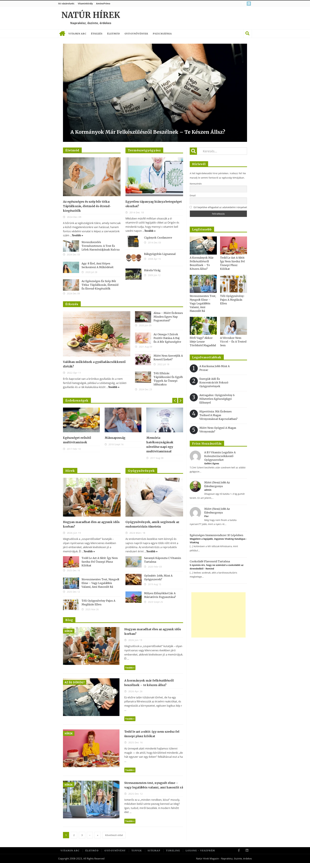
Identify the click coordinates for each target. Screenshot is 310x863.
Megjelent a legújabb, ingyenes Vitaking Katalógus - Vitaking (218, 540)
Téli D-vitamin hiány (162, 438)
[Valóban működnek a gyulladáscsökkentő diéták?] (96, 333)
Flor (206, 516)
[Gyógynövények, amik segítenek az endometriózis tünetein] (154, 497)
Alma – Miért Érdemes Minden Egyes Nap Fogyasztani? (168, 316)
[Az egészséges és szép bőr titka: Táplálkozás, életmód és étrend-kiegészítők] (92, 176)
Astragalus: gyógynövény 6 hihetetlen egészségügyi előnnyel (217, 398)
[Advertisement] (218, 615)
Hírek (70, 471)
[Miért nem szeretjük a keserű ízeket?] (143, 359)
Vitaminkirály (85, 3)
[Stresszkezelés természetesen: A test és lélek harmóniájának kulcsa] (71, 246)
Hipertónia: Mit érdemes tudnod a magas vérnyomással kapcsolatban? (218, 415)
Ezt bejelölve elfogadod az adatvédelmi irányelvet (220, 207)
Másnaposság (73, 438)
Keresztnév (196, 183)
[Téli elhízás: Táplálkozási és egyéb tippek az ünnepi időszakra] (143, 377)
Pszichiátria (162, 33)
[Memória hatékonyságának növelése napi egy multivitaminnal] (123, 420)
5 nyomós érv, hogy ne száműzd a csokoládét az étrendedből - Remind (216, 566)
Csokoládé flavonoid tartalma (210, 561)
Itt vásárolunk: (66, 3)
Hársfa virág (152, 270)
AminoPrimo (103, 3)
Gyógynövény (115, 850)
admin (207, 489)
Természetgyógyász (144, 150)
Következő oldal (114, 835)
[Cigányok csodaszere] (133, 241)
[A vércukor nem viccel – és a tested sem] (233, 326)
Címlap (62, 33)
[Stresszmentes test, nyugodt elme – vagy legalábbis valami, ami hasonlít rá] (71, 583)
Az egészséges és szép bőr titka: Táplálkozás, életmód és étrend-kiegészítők (87, 206)
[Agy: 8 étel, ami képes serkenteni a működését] (71, 267)
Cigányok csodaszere (158, 237)
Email (193, 195)
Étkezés (97, 33)
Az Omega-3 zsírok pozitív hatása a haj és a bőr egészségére (167, 338)
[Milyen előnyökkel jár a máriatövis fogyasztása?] (133, 597)
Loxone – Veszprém (200, 850)
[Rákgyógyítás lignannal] (133, 257)
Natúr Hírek (90, 15)
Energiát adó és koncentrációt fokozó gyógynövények (213, 382)
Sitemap (154, 850)
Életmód (113, 33)
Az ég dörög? (75, 682)
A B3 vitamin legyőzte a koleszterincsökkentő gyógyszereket (220, 456)
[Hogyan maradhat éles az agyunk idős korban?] (92, 497)
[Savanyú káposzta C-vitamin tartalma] (133, 562)
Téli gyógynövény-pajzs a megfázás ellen (232, 299)
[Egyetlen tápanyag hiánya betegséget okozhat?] (154, 176)
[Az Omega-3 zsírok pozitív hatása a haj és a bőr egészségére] (143, 338)
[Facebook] (243, 3)
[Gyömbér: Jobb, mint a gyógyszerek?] (133, 579)
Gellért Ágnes (211, 463)
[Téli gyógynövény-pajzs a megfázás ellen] (71, 604)
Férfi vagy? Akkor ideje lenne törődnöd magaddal (203, 341)
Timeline (173, 850)
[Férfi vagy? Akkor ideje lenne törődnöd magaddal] (203, 326)
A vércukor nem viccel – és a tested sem (233, 341)
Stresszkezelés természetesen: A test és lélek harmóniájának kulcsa (100, 245)
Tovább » (77, 235)
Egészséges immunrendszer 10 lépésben (216, 535)
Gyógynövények (136, 33)
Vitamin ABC (77, 33)
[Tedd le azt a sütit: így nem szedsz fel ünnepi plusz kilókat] (155, 93)
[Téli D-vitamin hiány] (164, 420)
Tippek (136, 850)
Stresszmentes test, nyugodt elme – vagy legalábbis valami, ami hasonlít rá (100, 583)
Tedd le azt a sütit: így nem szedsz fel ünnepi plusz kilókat (144, 132)
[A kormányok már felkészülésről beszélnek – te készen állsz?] (91, 697)
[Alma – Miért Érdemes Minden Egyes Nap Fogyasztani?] (143, 316)
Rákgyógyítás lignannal (160, 254)
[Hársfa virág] (133, 274)
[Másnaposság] (81, 420)
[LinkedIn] (249, 3)
